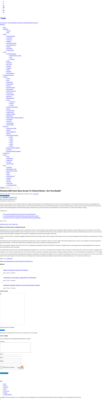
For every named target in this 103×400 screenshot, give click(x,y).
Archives (5, 154)
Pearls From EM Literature (12, 107)
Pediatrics (8, 46)
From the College (10, 94)
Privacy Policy (9, 183)
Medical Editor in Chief (11, 169)
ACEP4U (8, 78)
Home (4, 27)
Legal (11, 57)
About (4, 165)
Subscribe (8, 181)
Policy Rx (8, 108)
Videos (7, 32)
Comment (2, 341)
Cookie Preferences (7, 394)
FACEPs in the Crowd (11, 91)
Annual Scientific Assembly (12, 135)
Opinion (8, 100)
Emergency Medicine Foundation (13, 151)
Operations (12, 59)
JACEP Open (9, 149)
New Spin (12, 103)
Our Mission (9, 167)
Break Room (12, 101)
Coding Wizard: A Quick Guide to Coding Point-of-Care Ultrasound (19, 277)
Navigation (2, 24)
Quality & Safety (10, 163)
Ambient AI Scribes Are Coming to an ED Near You (15, 270)
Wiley (1, 381)
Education (8, 66)
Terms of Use (6, 391)
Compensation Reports (8, 75)
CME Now (8, 133)
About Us (5, 385)
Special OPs (9, 121)
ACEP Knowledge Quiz (11, 131)
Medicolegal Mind (10, 98)
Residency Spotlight (10, 114)
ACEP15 (11, 139)
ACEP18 (11, 144)
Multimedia (5, 29)
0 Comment (35, 193)
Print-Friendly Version (12, 197)
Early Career (9, 64)
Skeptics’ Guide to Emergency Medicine (14, 117)
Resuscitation (9, 48)
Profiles (8, 69)
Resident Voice (9, 115)
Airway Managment (10, 36)
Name (1, 354)
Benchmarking (9, 82)
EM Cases (8, 85)
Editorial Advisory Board (11, 170)
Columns (5, 77)
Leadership (8, 68)
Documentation (7, 261)
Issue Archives (6, 153)
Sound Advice (9, 119)
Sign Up (5, 22)
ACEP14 (11, 137)
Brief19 (8, 156)
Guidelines (8, 41)
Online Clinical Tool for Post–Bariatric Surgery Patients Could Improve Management (21, 217)
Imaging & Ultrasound (11, 43)
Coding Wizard (9, 158)
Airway (7, 80)
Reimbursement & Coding (15, 55)
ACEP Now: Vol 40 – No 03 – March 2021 (9, 224)
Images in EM (9, 160)
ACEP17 (11, 142)
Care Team (8, 162)
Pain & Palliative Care (11, 45)
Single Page (9, 258)
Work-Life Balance (10, 73)
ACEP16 (11, 140)
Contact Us (8, 178)
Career (4, 52)
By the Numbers (9, 84)
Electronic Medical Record (27, 261)
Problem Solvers (10, 112)
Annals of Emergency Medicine (13, 147)
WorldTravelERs (10, 124)
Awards (8, 61)
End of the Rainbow (10, 87)
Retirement (8, 71)
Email (1, 357)
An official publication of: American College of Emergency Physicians (23, 22)
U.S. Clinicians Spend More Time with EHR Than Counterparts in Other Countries (21, 216)
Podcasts (8, 30)
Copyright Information (11, 185)
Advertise (8, 179)
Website (1, 361)
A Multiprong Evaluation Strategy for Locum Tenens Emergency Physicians (21, 285)
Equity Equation (9, 89)
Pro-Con (11, 105)
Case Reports (9, 38)
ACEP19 (11, 146)
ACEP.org (8, 130)
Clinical (4, 34)
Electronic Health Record (16, 261)
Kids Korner (9, 96)
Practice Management (11, 53)
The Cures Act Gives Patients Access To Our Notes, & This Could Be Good (19, 214)
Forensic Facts (9, 92)
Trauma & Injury (10, 50)
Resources (5, 126)
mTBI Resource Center (11, 128)
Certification (9, 62)
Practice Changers (10, 110)
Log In (1, 22)
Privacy (4, 389)
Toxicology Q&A (10, 123)
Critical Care (9, 39)
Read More (2, 330)
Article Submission (10, 176)
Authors (8, 174)
